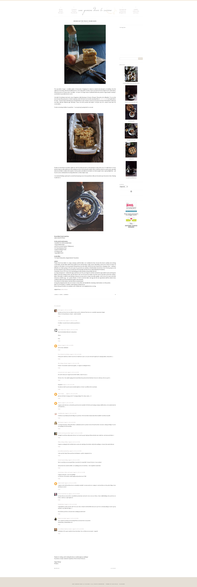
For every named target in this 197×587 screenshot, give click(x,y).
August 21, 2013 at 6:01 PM (71, 393)
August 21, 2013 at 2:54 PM (75, 354)
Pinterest (123, 11)
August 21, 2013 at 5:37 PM (68, 384)
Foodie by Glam (103, 99)
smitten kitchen (64, 289)
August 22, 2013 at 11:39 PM (79, 472)
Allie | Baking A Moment (62, 363)
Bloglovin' (122, 12)
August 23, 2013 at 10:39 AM (71, 504)
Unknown (60, 345)
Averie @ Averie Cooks (62, 372)
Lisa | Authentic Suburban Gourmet (65, 529)
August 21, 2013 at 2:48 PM (67, 345)
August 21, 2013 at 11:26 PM (76, 433)
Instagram (122, 9)
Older (113, 568)
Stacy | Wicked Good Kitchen (64, 354)
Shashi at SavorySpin (62, 518)
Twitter (74, 11)
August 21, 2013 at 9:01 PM (70, 413)
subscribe (136, 11)
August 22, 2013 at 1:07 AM (74, 442)
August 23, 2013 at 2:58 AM (74, 493)
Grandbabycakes (61, 413)
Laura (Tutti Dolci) (61, 320)
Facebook (74, 12)
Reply (59, 316)
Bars (61, 294)
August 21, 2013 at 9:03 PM (69, 422)
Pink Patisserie (61, 422)
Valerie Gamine (61, 393)
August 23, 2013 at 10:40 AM (72, 518)
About (61, 11)
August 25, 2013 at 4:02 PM (78, 529)
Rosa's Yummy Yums (62, 329)
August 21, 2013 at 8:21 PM (67, 402)
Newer (57, 568)
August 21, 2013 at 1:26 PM (71, 320)
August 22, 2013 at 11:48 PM (70, 483)
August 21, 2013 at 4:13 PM (73, 363)
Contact (74, 9)
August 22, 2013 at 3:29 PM (73, 460)
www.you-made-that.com (63, 493)
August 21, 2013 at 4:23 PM (73, 372)
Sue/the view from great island (64, 433)
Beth (59, 310)
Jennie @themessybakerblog (63, 451)
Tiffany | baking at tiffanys (63, 442)
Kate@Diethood (61, 504)
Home (61, 9)
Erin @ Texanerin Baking (63, 460)
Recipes (60, 12)
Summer (66, 294)
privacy (136, 12)
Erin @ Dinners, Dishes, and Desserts (65, 472)
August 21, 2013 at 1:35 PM (72, 329)
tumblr (136, 9)
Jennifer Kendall (61, 483)
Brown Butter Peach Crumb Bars (85, 21)
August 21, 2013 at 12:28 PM (66, 310)
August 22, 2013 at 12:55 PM (75, 451)
